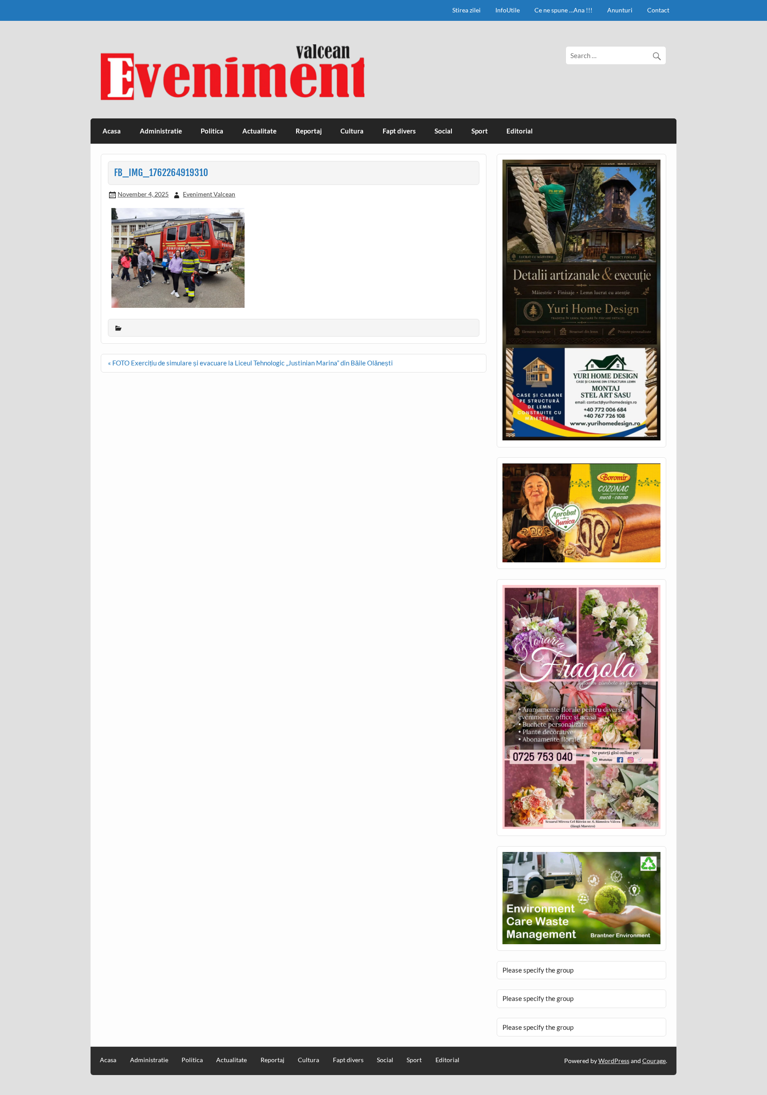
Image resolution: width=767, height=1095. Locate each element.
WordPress (613, 1060)
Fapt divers (399, 131)
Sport (479, 131)
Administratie (161, 131)
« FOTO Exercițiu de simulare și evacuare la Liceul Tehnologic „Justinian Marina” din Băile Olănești (250, 363)
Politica (212, 131)
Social (443, 131)
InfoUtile (507, 10)
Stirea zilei (466, 10)
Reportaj (309, 131)
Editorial (519, 131)
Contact (658, 10)
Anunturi (620, 10)
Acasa (112, 131)
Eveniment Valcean (209, 194)
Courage (654, 1060)
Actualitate (259, 131)
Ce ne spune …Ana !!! (563, 10)
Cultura (352, 131)
